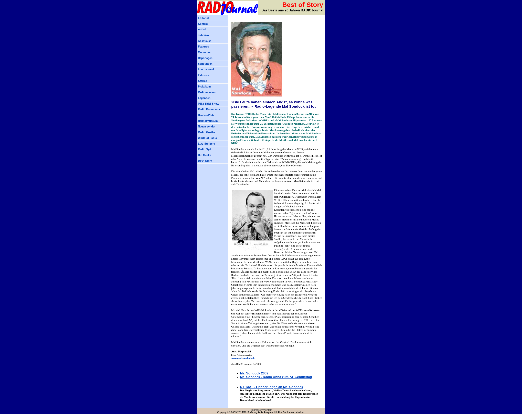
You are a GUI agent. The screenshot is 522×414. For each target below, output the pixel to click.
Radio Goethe (206, 132)
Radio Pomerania (209, 109)
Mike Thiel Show (208, 103)
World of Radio (207, 137)
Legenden (204, 98)
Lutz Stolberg (206, 143)
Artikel (202, 29)
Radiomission (207, 92)
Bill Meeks (204, 155)
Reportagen (205, 58)
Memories (204, 52)
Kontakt (203, 23)
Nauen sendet (206, 126)
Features (203, 46)
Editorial (203, 18)
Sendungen (205, 63)
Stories (202, 80)
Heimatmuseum (208, 120)
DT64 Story (205, 160)
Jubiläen (203, 35)
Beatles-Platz (206, 115)
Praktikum (204, 86)
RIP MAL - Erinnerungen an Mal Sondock (271, 387)
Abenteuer (204, 40)
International (206, 69)
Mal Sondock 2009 (254, 373)
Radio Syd (204, 149)
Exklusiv (203, 75)
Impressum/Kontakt (261, 410)
